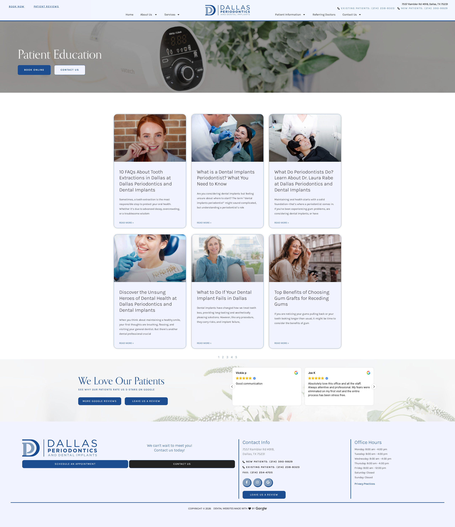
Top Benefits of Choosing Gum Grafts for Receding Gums (301, 298)
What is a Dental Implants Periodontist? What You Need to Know (226, 178)
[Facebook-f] (247, 482)
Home (129, 14)
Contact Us (349, 14)
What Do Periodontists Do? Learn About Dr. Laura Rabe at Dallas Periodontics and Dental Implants (303, 181)
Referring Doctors (324, 14)
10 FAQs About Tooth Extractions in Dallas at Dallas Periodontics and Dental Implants (145, 181)
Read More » (126, 222)
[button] (374, 386)
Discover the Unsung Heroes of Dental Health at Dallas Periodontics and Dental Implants (148, 301)
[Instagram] (257, 482)
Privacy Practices (365, 483)
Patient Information (288, 14)
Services (169, 14)
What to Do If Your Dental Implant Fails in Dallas (224, 295)
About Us (146, 14)
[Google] (268, 482)
